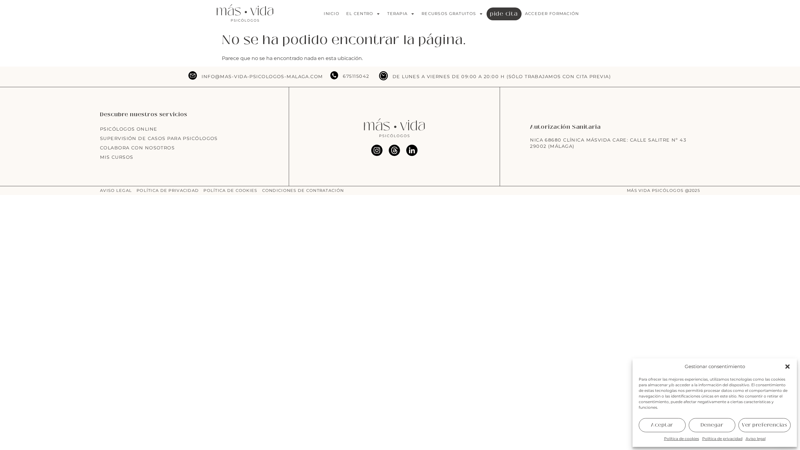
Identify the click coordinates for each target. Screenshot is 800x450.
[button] (787, 366)
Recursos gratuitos (449, 13)
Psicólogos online (128, 129)
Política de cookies (681, 438)
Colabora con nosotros (137, 148)
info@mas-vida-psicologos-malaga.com (262, 76)
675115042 (356, 76)
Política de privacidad (722, 438)
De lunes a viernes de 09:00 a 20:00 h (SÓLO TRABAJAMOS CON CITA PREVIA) (501, 76)
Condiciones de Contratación (303, 190)
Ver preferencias (764, 424)
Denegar (712, 424)
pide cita (504, 14)
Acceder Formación (552, 13)
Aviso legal (756, 438)
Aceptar (662, 424)
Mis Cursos (116, 157)
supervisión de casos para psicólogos (159, 138)
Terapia (397, 13)
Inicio (331, 13)
